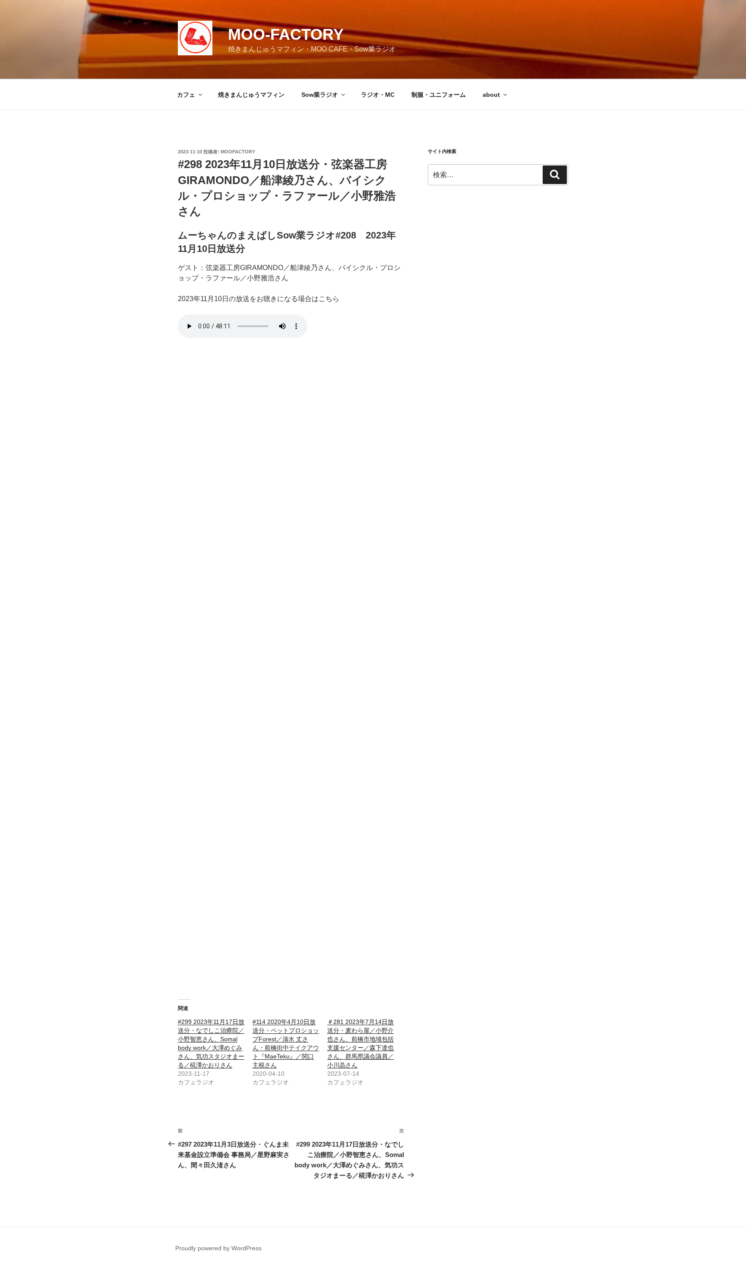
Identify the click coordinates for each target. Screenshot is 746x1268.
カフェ (186, 94)
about (491, 94)
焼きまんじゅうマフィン (251, 94)
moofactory (238, 151)
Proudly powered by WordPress (218, 1248)
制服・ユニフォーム (438, 94)
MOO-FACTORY (286, 34)
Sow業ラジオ (319, 94)
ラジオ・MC (378, 94)
